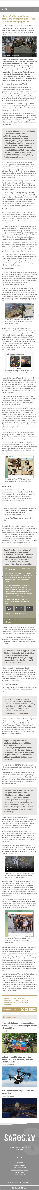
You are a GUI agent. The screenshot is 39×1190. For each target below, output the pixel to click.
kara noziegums (19, 998)
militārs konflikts (10, 1002)
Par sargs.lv (19, 1162)
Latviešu (32, 568)
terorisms (8, 1004)
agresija (7, 998)
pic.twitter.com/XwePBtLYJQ (14, 514)
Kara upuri (8, 1000)
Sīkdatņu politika (19, 1172)
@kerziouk (18, 508)
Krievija (25, 1000)
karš (17, 1000)
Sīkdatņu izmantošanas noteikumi (16, 613)
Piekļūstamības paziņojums (19, 1170)
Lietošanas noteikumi (19, 1167)
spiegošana (24, 1002)
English (28, 568)
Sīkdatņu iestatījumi (19, 1174)
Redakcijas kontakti (19, 1165)
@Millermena (8, 508)
